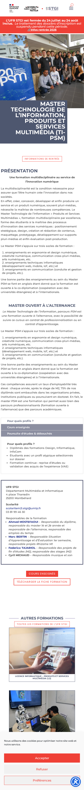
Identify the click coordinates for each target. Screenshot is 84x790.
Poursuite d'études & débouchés (29, 433)
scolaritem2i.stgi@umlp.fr (23, 508)
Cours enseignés (18, 427)
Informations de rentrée (42, 158)
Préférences (42, 780)
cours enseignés (42, 574)
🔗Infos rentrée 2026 (42, 29)
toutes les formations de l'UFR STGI (42, 624)
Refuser (42, 769)
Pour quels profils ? (20, 421)
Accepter (42, 758)
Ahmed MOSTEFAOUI (23, 521)
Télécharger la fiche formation (42, 582)
